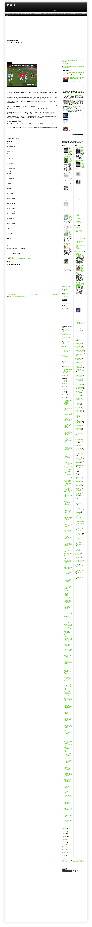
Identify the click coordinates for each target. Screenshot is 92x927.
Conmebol (77, 445)
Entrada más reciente (11, 294)
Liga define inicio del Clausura (68, 614)
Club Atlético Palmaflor (66, 258)
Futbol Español (66, 294)
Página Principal (34, 294)
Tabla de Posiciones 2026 (73, 13)
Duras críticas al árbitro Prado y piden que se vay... (68, 681)
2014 (65, 844)
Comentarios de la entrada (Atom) (18, 296)
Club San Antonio (78, 428)
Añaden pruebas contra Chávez (67, 411)
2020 (65, 389)
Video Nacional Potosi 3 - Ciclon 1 (68, 736)
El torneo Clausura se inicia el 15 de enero (68, 605)
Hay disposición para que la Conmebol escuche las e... (68, 799)
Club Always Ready (67, 214)
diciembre (66, 398)
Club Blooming (78, 403)
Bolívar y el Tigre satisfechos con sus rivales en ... (68, 495)
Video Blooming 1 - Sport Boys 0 (67, 645)
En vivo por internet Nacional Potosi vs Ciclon (68, 757)
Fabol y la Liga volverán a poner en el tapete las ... (68, 514)
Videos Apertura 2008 (79, 565)
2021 (65, 388)
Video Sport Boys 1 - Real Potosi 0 (68, 713)
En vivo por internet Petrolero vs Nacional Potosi (67, 685)
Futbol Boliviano (67, 147)
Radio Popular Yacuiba (67, 351)
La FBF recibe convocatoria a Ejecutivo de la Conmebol (67, 618)
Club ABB (77, 396)
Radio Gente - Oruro (66, 335)
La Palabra (71, 861)
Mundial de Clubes (78, 509)
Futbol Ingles (65, 289)
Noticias (76, 513)
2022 (65, 386)
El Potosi (67, 862)
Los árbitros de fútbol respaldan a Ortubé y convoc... (68, 467)
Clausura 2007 (78, 376)
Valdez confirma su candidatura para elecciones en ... (67, 692)
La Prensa (79, 860)
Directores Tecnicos (79, 458)
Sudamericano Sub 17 (79, 542)
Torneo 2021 (77, 553)
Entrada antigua (55, 294)
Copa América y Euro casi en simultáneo (68, 818)
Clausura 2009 (78, 379)
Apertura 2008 (78, 343)
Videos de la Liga (66, 323)
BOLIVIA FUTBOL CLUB (79, 240)
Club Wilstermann (67, 200)
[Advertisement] (44, 27)
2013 (65, 846)
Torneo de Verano (78, 561)
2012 (65, 847)
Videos (29, 258)
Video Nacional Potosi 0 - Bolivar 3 (68, 568)
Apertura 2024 (78, 363)
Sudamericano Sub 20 (79, 544)
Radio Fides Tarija (66, 338)
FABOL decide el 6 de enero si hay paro (68, 528)
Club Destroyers (78, 408)
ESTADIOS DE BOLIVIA (79, 465)
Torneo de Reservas (79, 560)
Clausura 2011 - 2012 (79, 382)
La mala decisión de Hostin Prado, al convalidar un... (67, 678)
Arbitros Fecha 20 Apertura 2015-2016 (68, 787)
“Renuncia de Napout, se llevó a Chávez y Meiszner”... (68, 716)
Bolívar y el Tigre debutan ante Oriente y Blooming (68, 598)
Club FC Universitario (79, 410)
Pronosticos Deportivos (79, 518)
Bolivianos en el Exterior (79, 370)
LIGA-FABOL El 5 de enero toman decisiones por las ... (68, 485)
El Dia (70, 864)
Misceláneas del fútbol (79, 243)
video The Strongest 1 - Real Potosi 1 (68, 570)
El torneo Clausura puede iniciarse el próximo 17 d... (67, 621)
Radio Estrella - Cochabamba (66, 360)
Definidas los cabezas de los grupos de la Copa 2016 (68, 625)
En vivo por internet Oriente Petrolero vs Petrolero (68, 611)
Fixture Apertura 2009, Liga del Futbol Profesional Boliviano (75, 120)
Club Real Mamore (78, 421)
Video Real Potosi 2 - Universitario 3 (68, 642)
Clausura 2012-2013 (79, 384)
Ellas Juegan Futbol (80, 306)
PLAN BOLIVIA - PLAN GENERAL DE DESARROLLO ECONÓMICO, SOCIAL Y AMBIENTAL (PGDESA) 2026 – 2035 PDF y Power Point (80, 302)
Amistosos (77, 339)
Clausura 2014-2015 (79, 387)
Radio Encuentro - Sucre (67, 357)
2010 (65, 851)
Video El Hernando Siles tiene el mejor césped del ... (68, 437)
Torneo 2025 (77, 556)
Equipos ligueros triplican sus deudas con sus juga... (68, 548)
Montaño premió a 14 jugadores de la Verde (68, 481)
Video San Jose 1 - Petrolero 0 (67, 733)
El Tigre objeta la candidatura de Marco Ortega (67, 430)
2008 (65, 854)
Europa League (78, 469)
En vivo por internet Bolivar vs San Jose (68, 660)
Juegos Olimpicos (78, 492)
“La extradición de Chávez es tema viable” (67, 824)
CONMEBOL (77, 228)
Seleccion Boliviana (79, 528)
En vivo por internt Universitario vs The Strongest (68, 754)
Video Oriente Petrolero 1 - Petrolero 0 (67, 594)
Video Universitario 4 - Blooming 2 (68, 554)
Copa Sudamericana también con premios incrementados (68, 456)
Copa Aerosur (77, 446)
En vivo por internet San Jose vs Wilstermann (67, 580)
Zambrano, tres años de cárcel (68, 771)
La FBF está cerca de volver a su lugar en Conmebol (68, 774)
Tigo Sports (77, 550)
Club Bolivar (8, 13)
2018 (65, 392)
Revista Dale (65, 375)
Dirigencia (44, 13)
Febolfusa (77, 473)
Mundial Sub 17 (78, 511)
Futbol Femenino (78, 481)
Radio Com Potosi (66, 337)
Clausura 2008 (78, 378)
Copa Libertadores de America (26, 13)
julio (65, 833)
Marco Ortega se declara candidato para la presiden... (68, 452)
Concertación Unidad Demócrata (80, 171)
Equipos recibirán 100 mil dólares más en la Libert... (68, 639)
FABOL (76, 470)
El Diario (81, 861)
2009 (65, 852)
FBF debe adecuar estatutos (67, 475)
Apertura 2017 (78, 356)
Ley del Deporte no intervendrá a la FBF (68, 423)
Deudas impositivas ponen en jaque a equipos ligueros (67, 738)
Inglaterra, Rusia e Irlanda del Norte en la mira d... (68, 628)
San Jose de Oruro (67, 230)
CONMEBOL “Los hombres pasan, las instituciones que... (68, 521)
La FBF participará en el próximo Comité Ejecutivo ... (68, 744)
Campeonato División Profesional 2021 (79, 373)
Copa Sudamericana (37, 13)
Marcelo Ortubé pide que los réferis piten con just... (68, 699)
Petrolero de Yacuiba (79, 515)
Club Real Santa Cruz (79, 424)
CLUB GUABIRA (78, 411)
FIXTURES (60, 13)
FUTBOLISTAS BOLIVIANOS (78, 248)
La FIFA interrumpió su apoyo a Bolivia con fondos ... (68, 695)
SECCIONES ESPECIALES (78, 526)
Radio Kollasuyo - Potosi (67, 362)
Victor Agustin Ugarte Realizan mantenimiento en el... (68, 445)
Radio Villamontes (66, 350)
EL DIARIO (77, 219)
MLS (76, 504)
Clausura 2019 (78, 392)
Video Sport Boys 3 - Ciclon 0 (68, 565)
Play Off (76, 517)
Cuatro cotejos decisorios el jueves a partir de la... (68, 706)
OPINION (77, 213)
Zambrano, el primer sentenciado (67, 803)
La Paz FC (77, 497)
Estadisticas (77, 227)
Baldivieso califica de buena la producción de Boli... (68, 635)
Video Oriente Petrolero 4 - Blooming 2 (67, 723)
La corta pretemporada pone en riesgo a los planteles (68, 477)
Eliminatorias (50, 13)
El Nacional (81, 862)
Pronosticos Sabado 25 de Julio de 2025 (70, 65)
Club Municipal (78, 417)
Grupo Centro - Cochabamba (66, 356)
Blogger (49, 918)
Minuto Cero (65, 333)
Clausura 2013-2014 (79, 385)
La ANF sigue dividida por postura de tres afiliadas (68, 401)
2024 (65, 383)
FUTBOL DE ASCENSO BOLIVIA (79, 254)
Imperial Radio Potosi (67, 334)
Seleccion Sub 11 (78, 530)
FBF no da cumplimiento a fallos (67, 440)
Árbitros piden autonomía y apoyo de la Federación (68, 419)
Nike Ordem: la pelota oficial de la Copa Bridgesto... (68, 518)
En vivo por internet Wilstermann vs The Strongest (68, 653)
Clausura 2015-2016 (79, 388)
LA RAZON (77, 214)
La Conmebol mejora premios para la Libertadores (68, 541)
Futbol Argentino (66, 290)
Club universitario (78, 438)
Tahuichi (76, 549)
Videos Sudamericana (79, 577)
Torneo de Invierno (78, 558)
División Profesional (79, 461)
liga (76, 498)
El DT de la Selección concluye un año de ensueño (68, 408)
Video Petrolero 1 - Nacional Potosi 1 (68, 668)
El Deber (77, 861)
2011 (65, 849)
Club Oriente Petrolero (79, 419)
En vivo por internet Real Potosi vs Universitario (67, 656)
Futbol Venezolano (78, 485)
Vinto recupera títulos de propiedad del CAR (68, 809)
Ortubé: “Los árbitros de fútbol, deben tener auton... (68, 404)
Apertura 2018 (78, 358)
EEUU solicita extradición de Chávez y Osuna (67, 632)
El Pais (74, 861)
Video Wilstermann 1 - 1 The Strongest (68, 650)
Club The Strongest (15, 13)
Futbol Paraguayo (78, 482)
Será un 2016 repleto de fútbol (68, 816)
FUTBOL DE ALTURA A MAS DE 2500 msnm (80, 323)
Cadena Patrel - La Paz (67, 361)
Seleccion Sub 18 (78, 534)
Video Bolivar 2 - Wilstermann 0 (67, 748)
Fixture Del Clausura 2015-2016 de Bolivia (68, 607)
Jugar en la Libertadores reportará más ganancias (67, 503)
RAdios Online (65, 346)
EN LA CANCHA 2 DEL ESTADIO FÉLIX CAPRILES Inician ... (68, 471)
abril (65, 838)
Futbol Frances (66, 287)
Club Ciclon (77, 407)
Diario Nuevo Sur (65, 864)
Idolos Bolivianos (78, 486)
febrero (65, 841)
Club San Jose (25, 258)
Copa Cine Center (78, 449)
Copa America (78, 448)
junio (65, 834)
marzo (65, 839)
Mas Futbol (77, 503)
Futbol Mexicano (66, 292)
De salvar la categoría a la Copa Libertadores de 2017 (68, 557)
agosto (65, 831)
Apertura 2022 (78, 362)
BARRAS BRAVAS (78, 367)
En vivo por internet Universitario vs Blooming (67, 576)
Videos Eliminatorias (79, 575)
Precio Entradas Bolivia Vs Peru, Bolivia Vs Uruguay (72, 95)
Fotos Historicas (78, 477)
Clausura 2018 (78, 391)
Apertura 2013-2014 (79, 350)
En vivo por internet (66, 286)
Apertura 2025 (78, 365)
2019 (65, 391)
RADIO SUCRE (66, 366)
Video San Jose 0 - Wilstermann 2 (67, 551)
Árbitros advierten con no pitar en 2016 (68, 777)
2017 (65, 394)
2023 (65, 384)
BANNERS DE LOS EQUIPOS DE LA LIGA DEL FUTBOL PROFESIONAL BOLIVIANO (76, 78)
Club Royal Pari (67, 243)
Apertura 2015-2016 (14, 258)
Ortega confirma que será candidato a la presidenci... (68, 448)
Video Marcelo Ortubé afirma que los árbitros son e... (68, 433)
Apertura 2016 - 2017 (79, 354)
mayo (65, 836)
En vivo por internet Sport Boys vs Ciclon (67, 573)
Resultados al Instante (79, 523)
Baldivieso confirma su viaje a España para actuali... (68, 498)
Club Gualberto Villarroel (79, 413)
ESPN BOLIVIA (78, 230)
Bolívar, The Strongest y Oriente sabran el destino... (68, 544)
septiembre (66, 830)
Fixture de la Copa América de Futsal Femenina (82, 310)
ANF (76, 340)
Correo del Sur (72, 862)
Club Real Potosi (78, 422)
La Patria (66, 861)
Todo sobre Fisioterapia (78, 196)
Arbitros (76, 366)
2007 (65, 855)
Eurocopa (77, 467)
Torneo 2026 (82, 13)
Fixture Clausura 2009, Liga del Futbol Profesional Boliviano (75, 107)
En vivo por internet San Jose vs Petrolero (67, 761)
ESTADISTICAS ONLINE (80, 238)
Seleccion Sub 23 (78, 538)
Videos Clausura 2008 (79, 570)
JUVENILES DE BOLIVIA (78, 495)
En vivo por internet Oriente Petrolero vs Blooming (68, 750)
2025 (65, 381)
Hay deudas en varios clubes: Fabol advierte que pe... (68, 511)
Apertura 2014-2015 (79, 351)
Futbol (11, 5)
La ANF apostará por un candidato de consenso (68, 460)
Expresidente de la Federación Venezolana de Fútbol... (67, 674)
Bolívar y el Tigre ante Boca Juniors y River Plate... (68, 525)
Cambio (76, 862)
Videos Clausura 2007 (79, 568)
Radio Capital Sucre (66, 329)
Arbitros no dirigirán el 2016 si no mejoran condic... (68, 796)
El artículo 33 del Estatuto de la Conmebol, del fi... (68, 710)
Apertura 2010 (78, 346)
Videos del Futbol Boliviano (79, 161)
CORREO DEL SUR (79, 222)
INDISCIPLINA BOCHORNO (78, 490)
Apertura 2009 (78, 344)
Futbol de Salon (78, 480)
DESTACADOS (78, 457)
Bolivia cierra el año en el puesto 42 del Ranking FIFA (73, 84)
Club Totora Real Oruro (79, 435)
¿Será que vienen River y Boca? (67, 531)
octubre (65, 828)
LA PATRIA (77, 217)
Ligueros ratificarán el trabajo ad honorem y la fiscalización (73, 72)
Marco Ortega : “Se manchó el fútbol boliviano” (67, 719)
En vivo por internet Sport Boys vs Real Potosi (68, 726)
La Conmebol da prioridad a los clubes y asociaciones (67, 507)
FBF (55, 13)
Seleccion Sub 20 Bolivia (80, 536)
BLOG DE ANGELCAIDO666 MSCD (79, 297)
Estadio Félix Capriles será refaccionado (68, 414)
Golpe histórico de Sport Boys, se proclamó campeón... (67, 562)
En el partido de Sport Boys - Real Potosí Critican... (68, 702)
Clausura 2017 (78, 390)
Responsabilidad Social (79, 521)
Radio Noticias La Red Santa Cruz (67, 372)
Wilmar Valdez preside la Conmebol (68, 790)
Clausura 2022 (78, 394)
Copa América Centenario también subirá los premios (68, 489)
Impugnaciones (78, 488)
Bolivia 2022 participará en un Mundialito (67, 768)
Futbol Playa (77, 484)
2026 (65, 380)
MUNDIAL (65, 13)
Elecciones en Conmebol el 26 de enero (68, 537)
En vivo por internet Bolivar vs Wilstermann (67, 764)
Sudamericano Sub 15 (79, 539)
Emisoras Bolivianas (67, 345)
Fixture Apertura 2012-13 (67, 90)
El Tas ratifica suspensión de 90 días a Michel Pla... (68, 784)
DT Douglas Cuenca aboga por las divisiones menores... (67, 426)
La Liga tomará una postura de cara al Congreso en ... (68, 601)
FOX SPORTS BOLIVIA (79, 231)
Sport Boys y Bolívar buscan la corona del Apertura (68, 591)
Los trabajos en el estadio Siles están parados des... (68, 812)
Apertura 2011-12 (78, 347)
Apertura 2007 (78, 342)
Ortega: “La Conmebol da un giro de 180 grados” (68, 792)
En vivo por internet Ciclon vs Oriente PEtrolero (67, 688)
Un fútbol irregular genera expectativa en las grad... (68, 730)
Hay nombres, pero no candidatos (68, 821)
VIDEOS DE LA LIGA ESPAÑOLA (79, 242)
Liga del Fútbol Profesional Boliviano (79, 500)
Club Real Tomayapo (79, 425)
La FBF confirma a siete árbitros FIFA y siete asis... (68, 463)
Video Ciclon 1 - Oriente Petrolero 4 (68, 671)
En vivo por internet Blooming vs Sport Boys (68, 662)
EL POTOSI (77, 218)
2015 (65, 397)
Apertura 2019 (78, 359)
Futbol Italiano (65, 296)
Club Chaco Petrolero (79, 406)
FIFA (76, 474)
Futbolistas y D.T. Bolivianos (67, 157)
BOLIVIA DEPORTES (80, 265)
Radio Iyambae (66, 367)
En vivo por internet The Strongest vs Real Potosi (67, 587)
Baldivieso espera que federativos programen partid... (68, 780)
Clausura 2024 (78, 395)
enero (65, 842)
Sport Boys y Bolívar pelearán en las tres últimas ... (68, 805)
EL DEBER (77, 221)
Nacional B (78, 282)
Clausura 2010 (78, 380)
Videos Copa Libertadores (80, 572)
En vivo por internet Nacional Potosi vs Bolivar (68, 583)
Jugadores (77, 493)
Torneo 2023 (77, 554)
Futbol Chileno (65, 293)
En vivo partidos (66, 340)
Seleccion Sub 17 (78, 533)
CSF (76, 455)
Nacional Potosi (78, 512)
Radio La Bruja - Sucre (67, 341)
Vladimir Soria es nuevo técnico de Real (75, 100)
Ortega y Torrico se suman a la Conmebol (67, 534)
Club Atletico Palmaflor (79, 399)
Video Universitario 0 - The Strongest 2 (68, 742)
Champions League (78, 375)
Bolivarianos (77, 369)
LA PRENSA (77, 215)
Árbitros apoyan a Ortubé (67, 666)
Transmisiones (9, 15)
